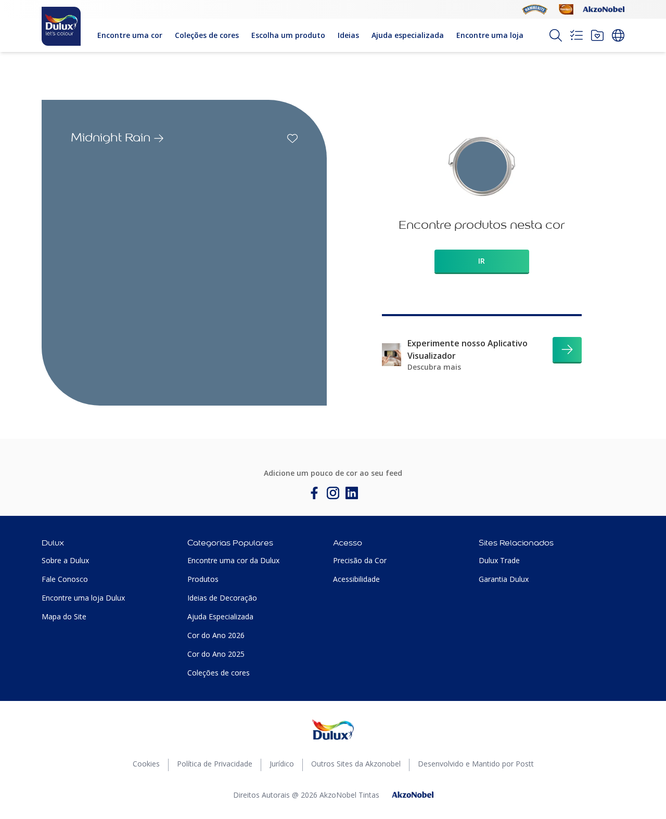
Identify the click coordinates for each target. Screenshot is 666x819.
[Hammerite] (534, 9)
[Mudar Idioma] (618, 35)
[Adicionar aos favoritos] (292, 138)
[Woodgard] (566, 9)
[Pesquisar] (555, 35)
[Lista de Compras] (576, 35)
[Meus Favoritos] (597, 35)
